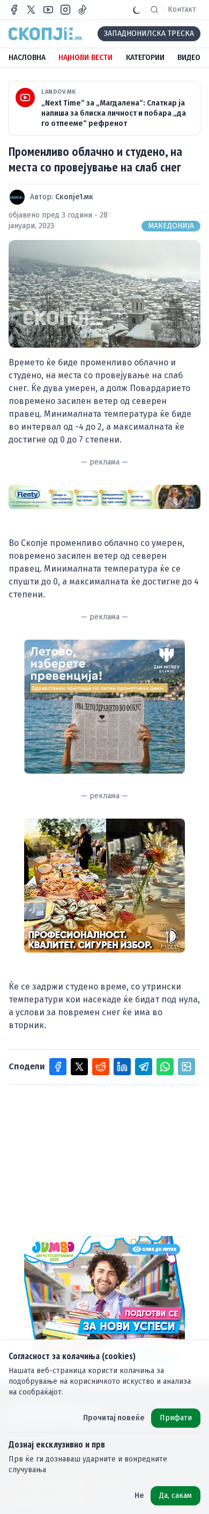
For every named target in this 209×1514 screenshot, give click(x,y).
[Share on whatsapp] (165, 1066)
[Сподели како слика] (186, 1066)
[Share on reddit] (100, 1066)
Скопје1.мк (74, 196)
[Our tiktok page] (82, 9)
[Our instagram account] (65, 9)
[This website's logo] (46, 34)
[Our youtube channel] (48, 9)
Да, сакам (175, 1495)
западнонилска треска (149, 33)
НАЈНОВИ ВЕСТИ (85, 57)
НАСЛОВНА (27, 57)
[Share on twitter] (79, 1066)
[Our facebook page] (14, 9)
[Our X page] (31, 9)
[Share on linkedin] (122, 1066)
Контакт (182, 9)
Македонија (171, 225)
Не (139, 1495)
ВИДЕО (188, 57)
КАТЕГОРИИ (145, 57)
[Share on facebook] (57, 1066)
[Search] (154, 9)
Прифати (176, 1417)
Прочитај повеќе (114, 1417)
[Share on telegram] (143, 1066)
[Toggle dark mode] (136, 9)
